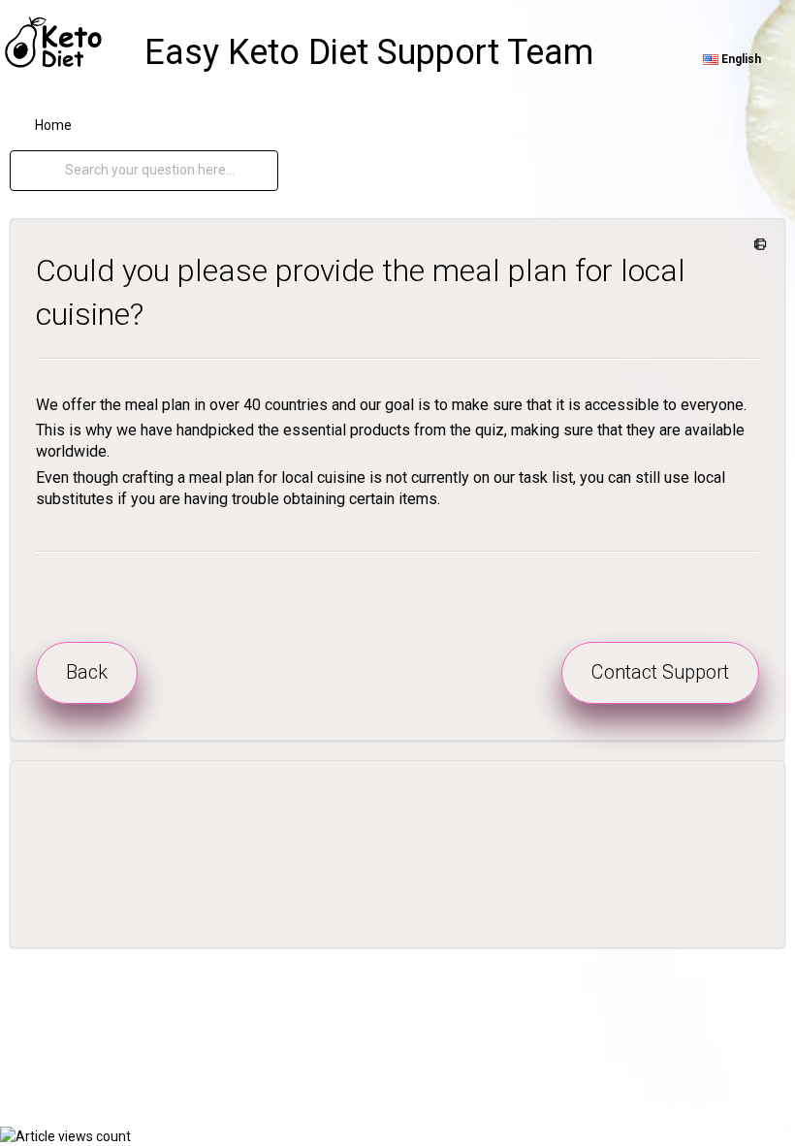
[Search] (47, 170)
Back (87, 672)
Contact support (660, 672)
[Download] (361, 562)
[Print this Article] (756, 245)
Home (53, 125)
